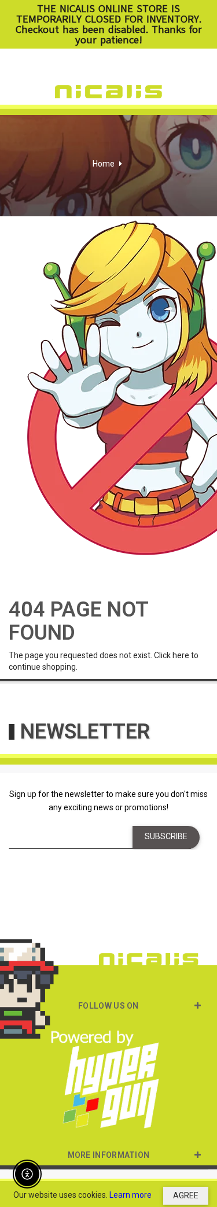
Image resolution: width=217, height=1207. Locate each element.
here (180, 655)
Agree (185, 1195)
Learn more (130, 1194)
